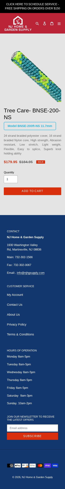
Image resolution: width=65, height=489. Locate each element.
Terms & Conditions (20, 334)
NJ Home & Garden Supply (37, 477)
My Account (15, 295)
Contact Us (14, 304)
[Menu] (59, 23)
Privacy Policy (16, 324)
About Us (13, 314)
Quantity (9, 172)
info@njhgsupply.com (31, 272)
